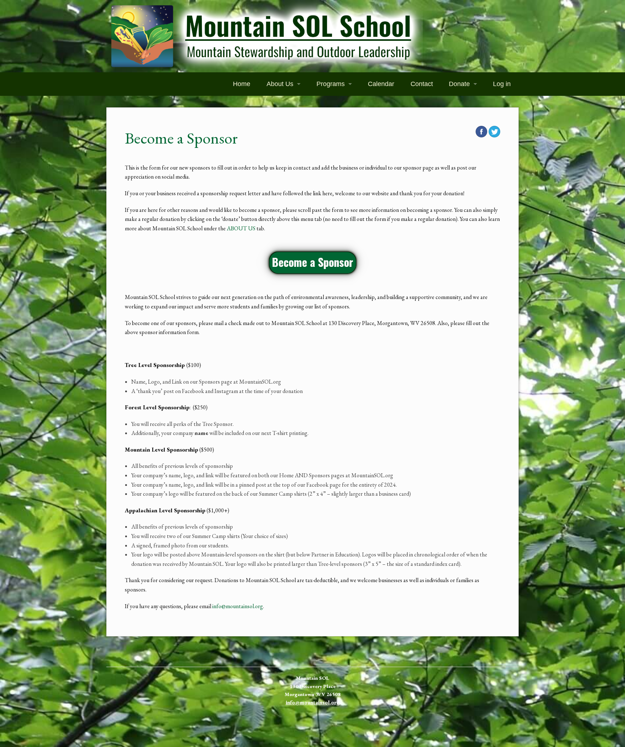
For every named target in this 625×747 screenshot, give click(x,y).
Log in (502, 83)
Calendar (381, 83)
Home (241, 83)
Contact (422, 83)
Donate (459, 83)
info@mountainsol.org (237, 606)
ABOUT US (241, 228)
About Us (280, 83)
